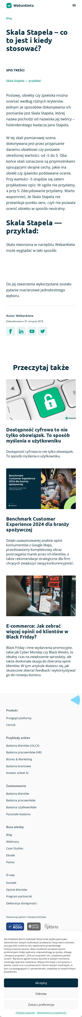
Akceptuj (41, 983)
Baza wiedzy (15, 827)
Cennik (10, 725)
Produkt (12, 710)
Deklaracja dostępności (21, 903)
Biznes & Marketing (19, 759)
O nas (10, 875)
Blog (9, 18)
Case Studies (14, 848)
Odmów (41, 994)
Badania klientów (17, 793)
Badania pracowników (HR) (24, 752)
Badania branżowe (18, 766)
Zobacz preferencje (41, 1005)
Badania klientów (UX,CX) (22, 745)
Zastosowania (16, 786)
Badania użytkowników (21, 807)
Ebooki (10, 855)
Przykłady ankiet (18, 738)
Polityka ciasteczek (25, 1012)
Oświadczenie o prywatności (51, 1012)
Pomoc (10, 862)
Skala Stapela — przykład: (23, 81)
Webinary (12, 841)
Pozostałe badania (18, 814)
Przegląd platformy (18, 718)
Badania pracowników (20, 800)
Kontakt (11, 883)
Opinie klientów (16, 890)
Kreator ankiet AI (17, 773)
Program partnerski (19, 896)
